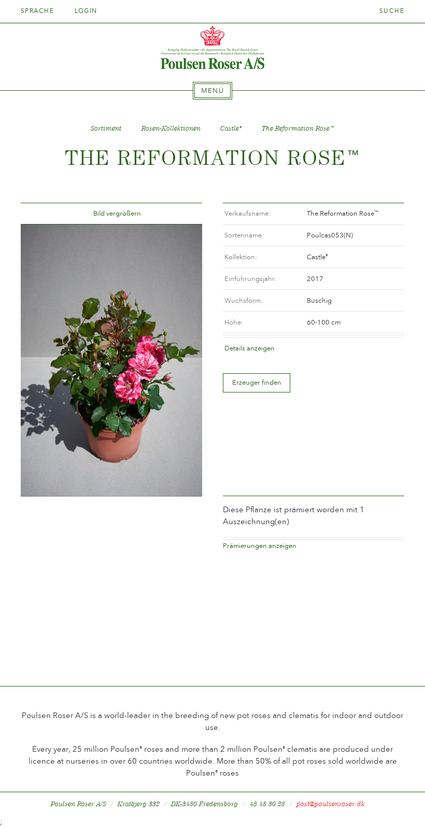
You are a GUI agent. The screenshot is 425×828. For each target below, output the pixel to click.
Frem (181, 213)
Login (86, 11)
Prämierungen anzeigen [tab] (259, 546)
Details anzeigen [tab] (249, 348)
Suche (391, 11)
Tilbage (40, 213)
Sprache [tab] (38, 11)
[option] (111, 360)
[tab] (212, 91)
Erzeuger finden (256, 382)
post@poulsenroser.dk (330, 804)
